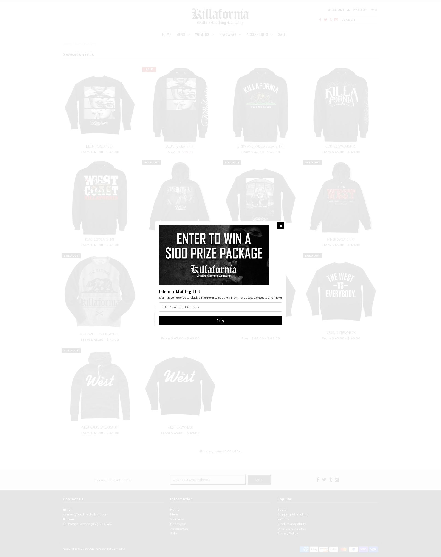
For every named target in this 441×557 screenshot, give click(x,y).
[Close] (280, 225)
